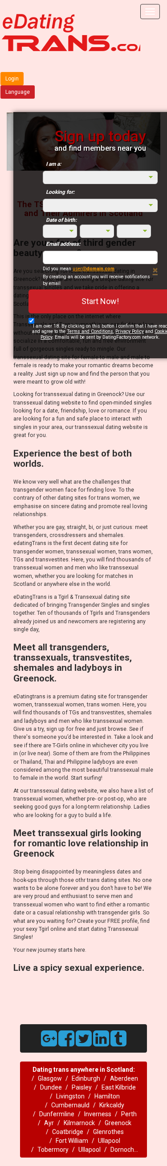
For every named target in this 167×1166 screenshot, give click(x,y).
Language (17, 92)
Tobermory (53, 1149)
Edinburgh (86, 1078)
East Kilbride (119, 1087)
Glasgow (50, 1078)
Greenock (118, 1122)
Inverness (97, 1114)
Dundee (51, 1087)
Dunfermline (56, 1114)
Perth (129, 1114)
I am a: (53, 164)
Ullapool (109, 1140)
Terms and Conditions (90, 331)
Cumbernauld (70, 1105)
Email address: (63, 244)
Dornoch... (124, 1149)
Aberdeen (124, 1078)
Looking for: (60, 192)
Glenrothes (108, 1131)
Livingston (70, 1096)
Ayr (49, 1122)
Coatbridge (67, 1131)
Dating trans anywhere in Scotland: (84, 1069)
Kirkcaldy (111, 1105)
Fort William (72, 1140)
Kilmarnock (79, 1122)
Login (12, 79)
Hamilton (107, 1096)
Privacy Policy (129, 331)
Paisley (82, 1087)
